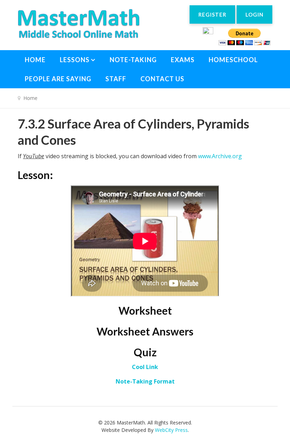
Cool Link (145, 367)
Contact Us (162, 79)
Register (212, 14)
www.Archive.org (220, 156)
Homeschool (233, 60)
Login (254, 14)
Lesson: (35, 174)
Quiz (145, 352)
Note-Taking (133, 60)
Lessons (74, 60)
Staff (115, 79)
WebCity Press (171, 430)
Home (35, 60)
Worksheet (145, 310)
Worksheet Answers (145, 331)
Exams (183, 60)
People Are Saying (58, 79)
